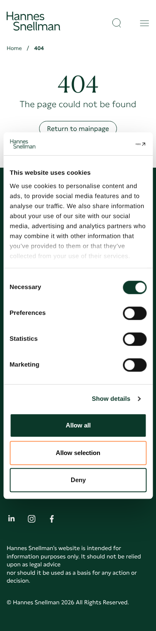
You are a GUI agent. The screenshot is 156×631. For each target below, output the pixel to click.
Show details (111, 398)
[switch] (134, 311)
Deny (78, 479)
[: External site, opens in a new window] (111, 143)
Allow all (78, 425)
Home (14, 48)
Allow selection (78, 452)
